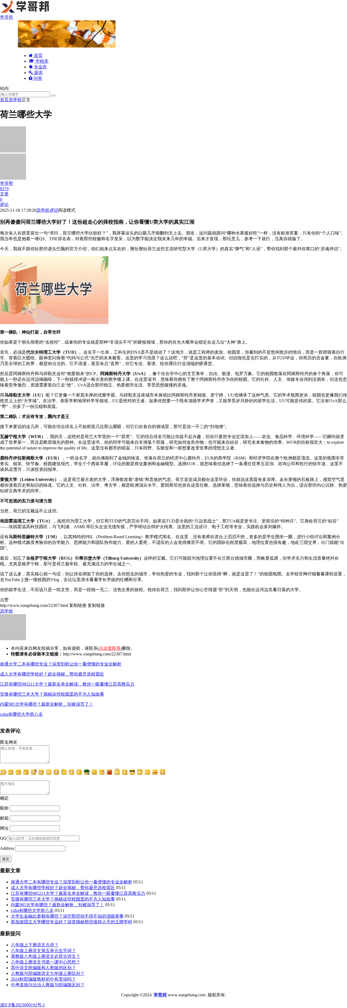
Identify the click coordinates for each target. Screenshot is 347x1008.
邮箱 (4, 818)
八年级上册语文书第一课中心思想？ (45, 962)
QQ (3, 838)
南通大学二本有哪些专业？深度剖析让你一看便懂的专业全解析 (60, 664)
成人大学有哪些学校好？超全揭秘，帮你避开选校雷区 (52, 674)
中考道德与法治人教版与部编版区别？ (48, 984)
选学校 (15, 99)
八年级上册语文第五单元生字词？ (43, 950)
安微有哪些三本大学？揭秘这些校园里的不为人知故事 (52, 694)
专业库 (40, 67)
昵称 (4, 808)
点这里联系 (110, 648)
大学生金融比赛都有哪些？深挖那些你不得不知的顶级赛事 (67, 916)
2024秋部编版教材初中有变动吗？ (43, 979)
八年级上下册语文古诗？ (35, 945)
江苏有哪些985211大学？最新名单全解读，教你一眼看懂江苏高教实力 (67, 684)
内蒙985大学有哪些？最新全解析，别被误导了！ (46, 704)
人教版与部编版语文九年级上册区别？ (48, 973)
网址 (4, 828)
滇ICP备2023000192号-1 (22, 1005)
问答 (37, 78)
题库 (38, 72)
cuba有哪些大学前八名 (21, 714)
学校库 (41, 61)
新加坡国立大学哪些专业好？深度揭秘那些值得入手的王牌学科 (71, 922)
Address (7, 848)
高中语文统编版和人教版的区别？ (43, 967)
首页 (38, 55)
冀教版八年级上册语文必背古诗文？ (45, 956)
